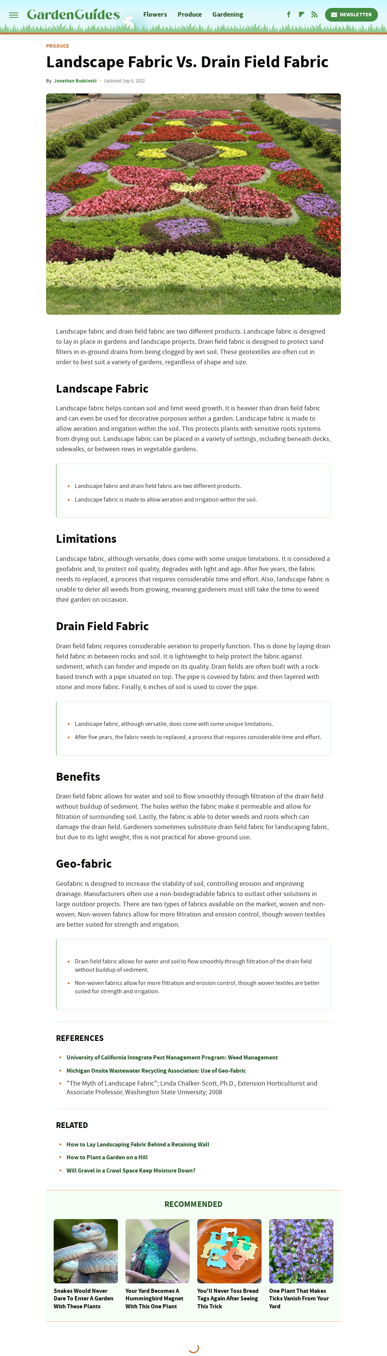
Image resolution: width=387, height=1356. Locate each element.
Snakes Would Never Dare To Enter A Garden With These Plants (83, 1299)
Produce (190, 14)
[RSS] (314, 15)
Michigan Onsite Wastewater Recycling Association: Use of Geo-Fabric (156, 1071)
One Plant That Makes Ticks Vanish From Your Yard (299, 1299)
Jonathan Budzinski (75, 81)
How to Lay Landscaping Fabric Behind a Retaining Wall (138, 1144)
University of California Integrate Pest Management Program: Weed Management (172, 1057)
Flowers (155, 14)
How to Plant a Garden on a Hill (107, 1157)
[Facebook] (288, 15)
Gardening (227, 14)
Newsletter (356, 14)
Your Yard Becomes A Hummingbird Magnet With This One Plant (154, 1299)
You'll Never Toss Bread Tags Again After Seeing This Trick (228, 1299)
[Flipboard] (301, 15)
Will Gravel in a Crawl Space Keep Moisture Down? (131, 1170)
